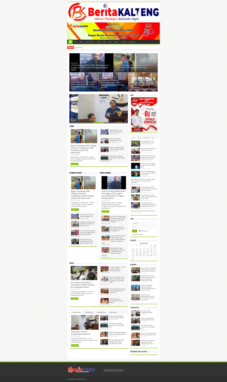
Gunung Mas (113, 312)
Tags (152, 137)
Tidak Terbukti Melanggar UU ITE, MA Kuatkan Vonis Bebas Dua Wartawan (148, 173)
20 (144, 253)
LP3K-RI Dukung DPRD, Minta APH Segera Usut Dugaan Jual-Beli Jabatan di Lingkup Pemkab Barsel (90, 67)
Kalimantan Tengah (75, 173)
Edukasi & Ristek (90, 41)
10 (133, 251)
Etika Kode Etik (108, 371)
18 (136, 253)
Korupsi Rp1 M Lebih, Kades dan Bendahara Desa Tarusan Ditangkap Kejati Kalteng (148, 157)
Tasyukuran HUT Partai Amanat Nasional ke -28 (86, 47)
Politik (110, 41)
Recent (139, 137)
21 (147, 253)
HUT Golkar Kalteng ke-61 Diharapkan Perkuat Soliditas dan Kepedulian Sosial (83, 284)
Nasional (99, 41)
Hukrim (105, 41)
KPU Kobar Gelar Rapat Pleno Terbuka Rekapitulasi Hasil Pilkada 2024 (118, 290)
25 (136, 255)
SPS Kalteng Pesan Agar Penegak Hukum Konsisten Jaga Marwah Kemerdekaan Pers (149, 204)
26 (140, 255)
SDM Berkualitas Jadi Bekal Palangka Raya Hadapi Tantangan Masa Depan (116, 341)
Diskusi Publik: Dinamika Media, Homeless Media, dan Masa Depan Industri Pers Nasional (149, 269)
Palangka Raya (76, 312)
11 (136, 251)
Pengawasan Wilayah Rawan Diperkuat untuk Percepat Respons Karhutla (87, 223)
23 (155, 253)
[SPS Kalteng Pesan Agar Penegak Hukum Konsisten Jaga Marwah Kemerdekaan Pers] (135, 205)
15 (151, 251)
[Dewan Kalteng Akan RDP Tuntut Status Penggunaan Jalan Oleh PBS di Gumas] (135, 189)
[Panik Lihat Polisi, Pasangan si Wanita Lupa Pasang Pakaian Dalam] (135, 166)
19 (140, 253)
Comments (146, 137)
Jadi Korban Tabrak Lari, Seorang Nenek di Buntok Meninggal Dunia (117, 228)
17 (133, 253)
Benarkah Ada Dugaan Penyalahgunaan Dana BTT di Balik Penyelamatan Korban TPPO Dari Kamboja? (113, 251)
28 (147, 255)
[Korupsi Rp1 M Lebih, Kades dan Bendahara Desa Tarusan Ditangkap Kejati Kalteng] (135, 158)
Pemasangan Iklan (117, 371)
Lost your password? (137, 234)
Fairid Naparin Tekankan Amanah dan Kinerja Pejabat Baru (117, 157)
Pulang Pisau (89, 312)
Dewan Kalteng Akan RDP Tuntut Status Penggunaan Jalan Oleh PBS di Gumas (149, 189)
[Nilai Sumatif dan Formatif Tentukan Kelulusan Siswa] (135, 144)
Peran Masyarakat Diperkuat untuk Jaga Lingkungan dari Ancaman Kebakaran (87, 232)
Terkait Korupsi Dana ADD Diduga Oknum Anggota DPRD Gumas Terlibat (148, 196)
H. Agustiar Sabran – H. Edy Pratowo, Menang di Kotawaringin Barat (117, 268)
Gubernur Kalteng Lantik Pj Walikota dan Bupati (143, 211)
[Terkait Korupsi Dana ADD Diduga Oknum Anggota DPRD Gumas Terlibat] (135, 197)
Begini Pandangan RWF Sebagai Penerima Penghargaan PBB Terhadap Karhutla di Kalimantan (132, 67)
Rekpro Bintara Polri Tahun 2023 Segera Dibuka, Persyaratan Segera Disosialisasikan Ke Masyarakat (143, 181)
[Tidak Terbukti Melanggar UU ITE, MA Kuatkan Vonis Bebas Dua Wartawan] (135, 174)
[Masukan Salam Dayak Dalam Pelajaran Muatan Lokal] (135, 151)
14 (147, 251)
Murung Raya (101, 312)
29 (151, 255)
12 (140, 251)
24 (133, 255)
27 (144, 255)
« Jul (132, 259)
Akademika (124, 41)
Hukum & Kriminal (105, 173)
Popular (134, 137)
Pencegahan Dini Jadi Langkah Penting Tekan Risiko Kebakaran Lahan (86, 241)
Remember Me (144, 231)
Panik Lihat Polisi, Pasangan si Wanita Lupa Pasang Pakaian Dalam (148, 165)
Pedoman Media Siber (117, 369)
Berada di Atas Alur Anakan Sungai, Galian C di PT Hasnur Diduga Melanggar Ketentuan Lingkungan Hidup (113, 239)
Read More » (74, 164)
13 (144, 251)
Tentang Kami (131, 41)
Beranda (70, 41)
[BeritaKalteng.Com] (113, 12)
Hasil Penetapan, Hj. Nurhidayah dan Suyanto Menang (116, 300)
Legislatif (116, 41)
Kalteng (81, 41)
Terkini (75, 41)
